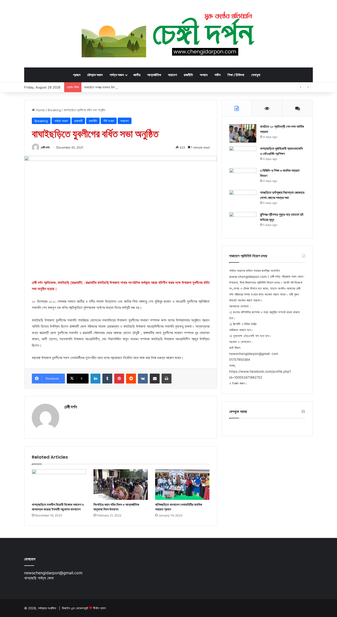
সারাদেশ (172, 75)
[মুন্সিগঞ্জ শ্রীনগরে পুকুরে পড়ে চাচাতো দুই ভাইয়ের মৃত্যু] (242, 221)
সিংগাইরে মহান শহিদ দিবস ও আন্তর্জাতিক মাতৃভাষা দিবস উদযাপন (116, 507)
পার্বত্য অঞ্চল (117, 75)
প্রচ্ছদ (76, 75)
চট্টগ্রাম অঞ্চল (95, 75)
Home (40, 110)
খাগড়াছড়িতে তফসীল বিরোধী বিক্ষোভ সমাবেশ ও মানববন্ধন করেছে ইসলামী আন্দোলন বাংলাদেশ (58, 507)
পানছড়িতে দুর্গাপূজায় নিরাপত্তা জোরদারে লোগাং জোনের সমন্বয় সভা (282, 195)
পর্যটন (217, 75)
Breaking (54, 110)
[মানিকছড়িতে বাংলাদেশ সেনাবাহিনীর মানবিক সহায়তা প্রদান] (182, 484)
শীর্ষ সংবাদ (108, 121)
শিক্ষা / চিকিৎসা (235, 75)
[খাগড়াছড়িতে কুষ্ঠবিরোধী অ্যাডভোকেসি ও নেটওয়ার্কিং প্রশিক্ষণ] (242, 155)
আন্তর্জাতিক (154, 75)
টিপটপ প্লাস (99, 608)
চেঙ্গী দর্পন (45, 147)
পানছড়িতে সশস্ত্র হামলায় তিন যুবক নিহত (105, 87)
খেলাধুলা (255, 75)
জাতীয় (136, 75)
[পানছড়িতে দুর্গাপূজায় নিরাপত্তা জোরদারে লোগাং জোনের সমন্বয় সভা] (242, 199)
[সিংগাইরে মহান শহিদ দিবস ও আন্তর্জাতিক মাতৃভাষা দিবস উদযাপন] (121, 484)
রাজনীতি (188, 75)
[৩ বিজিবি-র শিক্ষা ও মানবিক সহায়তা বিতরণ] (242, 177)
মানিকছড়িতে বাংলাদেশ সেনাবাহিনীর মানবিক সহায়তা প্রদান (178, 507)
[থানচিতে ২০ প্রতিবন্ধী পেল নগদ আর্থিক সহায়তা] (242, 133)
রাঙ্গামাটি (78, 121)
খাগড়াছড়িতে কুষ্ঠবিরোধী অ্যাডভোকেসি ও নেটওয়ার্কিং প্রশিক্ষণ (281, 151)
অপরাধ (203, 75)
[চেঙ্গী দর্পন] (169, 33)
